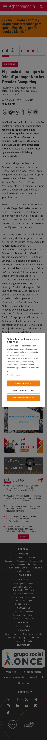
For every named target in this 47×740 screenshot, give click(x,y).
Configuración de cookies (23, 390)
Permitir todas (23, 384)
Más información (13, 375)
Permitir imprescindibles (23, 398)
